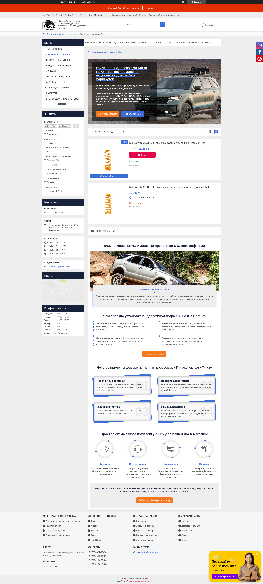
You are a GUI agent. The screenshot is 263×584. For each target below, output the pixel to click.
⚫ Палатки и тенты (52, 526)
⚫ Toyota (92, 521)
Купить (149, 8)
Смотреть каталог (107, 113)
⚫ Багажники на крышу (145, 535)
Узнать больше (133, 113)
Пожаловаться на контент (138, 581)
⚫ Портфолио (185, 530)
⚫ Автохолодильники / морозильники (61, 521)
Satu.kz (145, 578)
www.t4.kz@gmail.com (59, 266)
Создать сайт (80, 2)
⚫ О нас (182, 540)
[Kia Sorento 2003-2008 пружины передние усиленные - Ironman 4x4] (109, 203)
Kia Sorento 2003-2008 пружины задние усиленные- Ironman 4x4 (167, 143)
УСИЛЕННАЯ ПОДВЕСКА (57, 54)
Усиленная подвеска (67, 34)
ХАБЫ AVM (50, 71)
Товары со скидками (187, 43)
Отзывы (157, 43)
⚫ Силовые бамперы (144, 530)
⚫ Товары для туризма (54, 530)
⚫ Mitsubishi (94, 530)
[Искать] (162, 24)
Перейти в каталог (154, 354)
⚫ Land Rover (95, 540)
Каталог (50, 34)
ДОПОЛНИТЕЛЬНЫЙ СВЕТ (58, 60)
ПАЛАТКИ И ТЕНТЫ (55, 82)
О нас (169, 43)
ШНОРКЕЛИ (51, 93)
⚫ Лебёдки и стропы (143, 526)
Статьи (206, 43)
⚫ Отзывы (183, 535)
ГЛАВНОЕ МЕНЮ (53, 49)
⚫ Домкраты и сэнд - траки (56, 535)
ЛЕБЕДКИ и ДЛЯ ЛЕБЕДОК (58, 65)
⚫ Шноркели (139, 521)
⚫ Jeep (92, 535)
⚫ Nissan (92, 526)
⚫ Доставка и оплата (189, 526)
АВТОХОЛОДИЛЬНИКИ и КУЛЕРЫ (62, 99)
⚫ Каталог (183, 521)
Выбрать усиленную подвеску (154, 500)
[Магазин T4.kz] (49, 24)
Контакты (144, 43)
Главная (90, 43)
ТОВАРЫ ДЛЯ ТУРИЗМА (57, 87)
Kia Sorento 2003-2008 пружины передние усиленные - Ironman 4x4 (169, 187)
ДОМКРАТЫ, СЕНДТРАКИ (57, 76)
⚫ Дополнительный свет (145, 540)
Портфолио (104, 43)
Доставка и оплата (124, 43)
